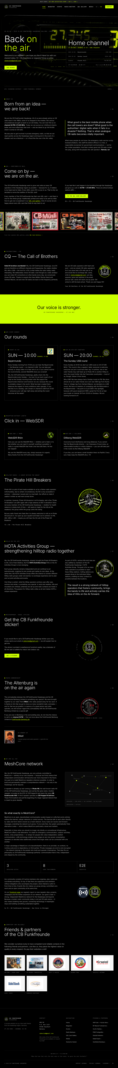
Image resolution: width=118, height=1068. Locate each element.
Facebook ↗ (106, 1063)
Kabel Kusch (97, 1038)
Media (91, 6)
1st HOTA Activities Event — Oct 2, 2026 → (63, 1)
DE (97, 6)
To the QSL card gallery (76, 196)
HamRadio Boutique (99, 1042)
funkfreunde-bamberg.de (21, 719)
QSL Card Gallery (71, 1035)
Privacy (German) (95, 1063)
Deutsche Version (71, 1042)
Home (44, 6)
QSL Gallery (82, 6)
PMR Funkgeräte (98, 1032)
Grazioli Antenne (98, 1035)
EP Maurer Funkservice (100, 1026)
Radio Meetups (69, 6)
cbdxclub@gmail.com (12, 61)
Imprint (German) (81, 1063)
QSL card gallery (34, 201)
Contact (109, 6)
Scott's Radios (98, 1029)
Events (59, 6)
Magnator (51, 6)
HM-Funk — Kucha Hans (101, 1022)
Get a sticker (12, 655)
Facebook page (15, 892)
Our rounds (11, 67)
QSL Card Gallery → (36, 235)
